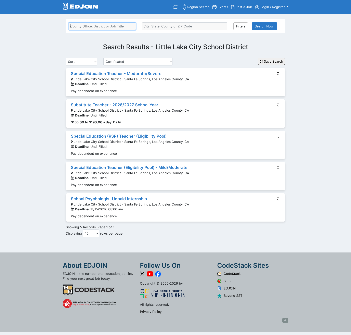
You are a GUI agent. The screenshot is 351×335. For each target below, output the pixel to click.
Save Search (273, 61)
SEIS (226, 281)
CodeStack (231, 274)
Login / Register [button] (273, 7)
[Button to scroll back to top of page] (285, 320)
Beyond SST (232, 296)
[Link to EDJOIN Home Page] (80, 7)
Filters (240, 26)
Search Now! (264, 26)
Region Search (199, 7)
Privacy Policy (151, 312)
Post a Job (244, 7)
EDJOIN (229, 288)
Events (224, 7)
